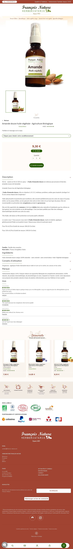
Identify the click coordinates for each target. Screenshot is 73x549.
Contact (40, 473)
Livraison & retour (6, 473)
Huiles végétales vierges (32, 18)
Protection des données (43, 529)
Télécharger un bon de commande (36, 499)
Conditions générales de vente (22, 529)
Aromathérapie (22, 18)
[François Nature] (36, 10)
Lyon (3, 460)
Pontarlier (4, 458)
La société (4, 471)
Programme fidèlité (7, 476)
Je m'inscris (54, 491)
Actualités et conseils (45, 469)
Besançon (4, 456)
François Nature (13, 18)
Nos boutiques (42, 471)
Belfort (4, 461)
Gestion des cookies (53, 529)
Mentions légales (33, 529)
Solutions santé (43, 475)
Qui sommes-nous (7, 475)
